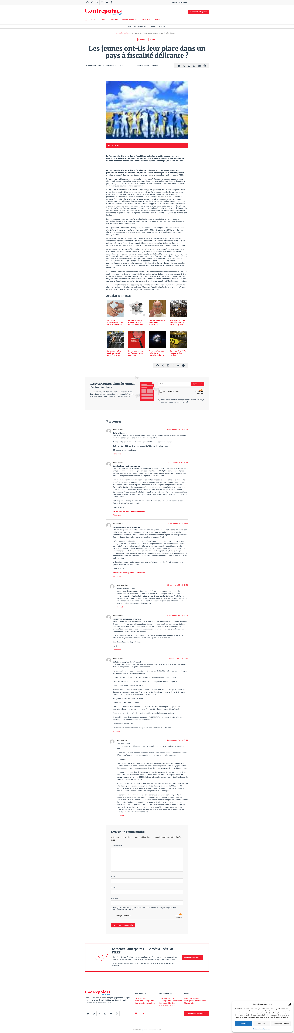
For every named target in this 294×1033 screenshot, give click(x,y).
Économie (141, 39)
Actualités (115, 20)
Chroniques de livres (129, 20)
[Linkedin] (102, 2)
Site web (114, 898)
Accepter (243, 1024)
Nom (113, 877)
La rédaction (145, 20)
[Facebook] (87, 2)
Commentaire (117, 845)
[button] (289, 1004)
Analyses (94, 20)
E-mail (114, 887)
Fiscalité (152, 39)
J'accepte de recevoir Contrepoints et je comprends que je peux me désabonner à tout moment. (182, 401)
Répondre (117, 454)
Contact (157, 20)
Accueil (119, 33)
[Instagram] (92, 2)
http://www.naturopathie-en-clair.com (129, 511)
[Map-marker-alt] (111, 2)
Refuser (261, 1024)
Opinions (104, 20)
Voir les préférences (280, 1024)
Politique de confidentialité (261, 1029)
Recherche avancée (179, 2)
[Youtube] (106, 2)
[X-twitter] (97, 2)
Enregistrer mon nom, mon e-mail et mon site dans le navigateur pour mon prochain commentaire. (144, 908)
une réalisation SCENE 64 (152, 1030)
